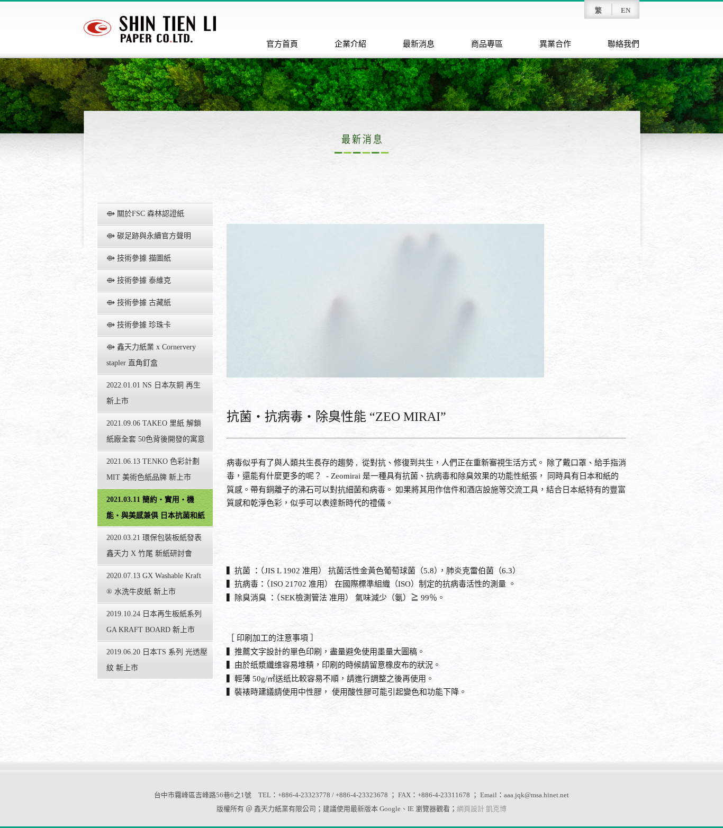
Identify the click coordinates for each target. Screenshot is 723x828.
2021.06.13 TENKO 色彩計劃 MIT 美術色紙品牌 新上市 (153, 469)
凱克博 (496, 809)
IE (411, 809)
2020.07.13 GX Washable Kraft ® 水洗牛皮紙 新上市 (153, 584)
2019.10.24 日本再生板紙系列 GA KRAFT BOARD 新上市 (154, 622)
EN (625, 10)
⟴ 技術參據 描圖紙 (138, 258)
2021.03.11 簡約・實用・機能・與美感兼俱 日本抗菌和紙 (155, 507)
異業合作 (555, 44)
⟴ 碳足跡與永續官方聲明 (148, 236)
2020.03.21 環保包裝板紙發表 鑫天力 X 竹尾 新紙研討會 (154, 545)
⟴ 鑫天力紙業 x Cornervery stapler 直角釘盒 (151, 355)
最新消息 (419, 44)
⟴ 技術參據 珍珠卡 (138, 325)
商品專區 (487, 44)
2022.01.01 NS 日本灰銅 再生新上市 (153, 393)
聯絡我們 (623, 44)
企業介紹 (350, 44)
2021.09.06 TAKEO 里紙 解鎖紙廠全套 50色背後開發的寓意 (155, 431)
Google (390, 809)
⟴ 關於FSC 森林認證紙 (145, 214)
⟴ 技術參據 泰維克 (138, 280)
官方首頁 (282, 44)
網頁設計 (470, 809)
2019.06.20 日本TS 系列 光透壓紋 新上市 (156, 660)
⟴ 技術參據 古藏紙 (138, 303)
